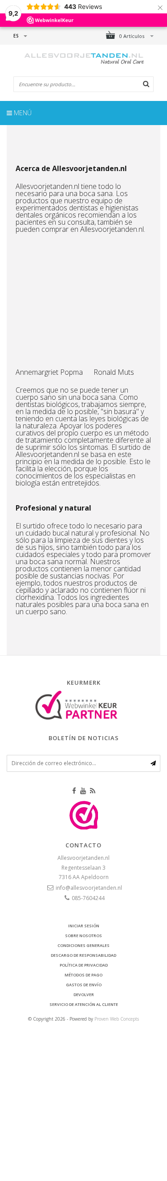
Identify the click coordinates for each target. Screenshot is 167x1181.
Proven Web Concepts (116, 1019)
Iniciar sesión (83, 926)
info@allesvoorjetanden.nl (89, 888)
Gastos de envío (84, 985)
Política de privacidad (84, 965)
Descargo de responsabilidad (83, 955)
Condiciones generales (83, 945)
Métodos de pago (83, 975)
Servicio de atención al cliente (83, 1004)
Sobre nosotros (83, 935)
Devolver (83, 994)
